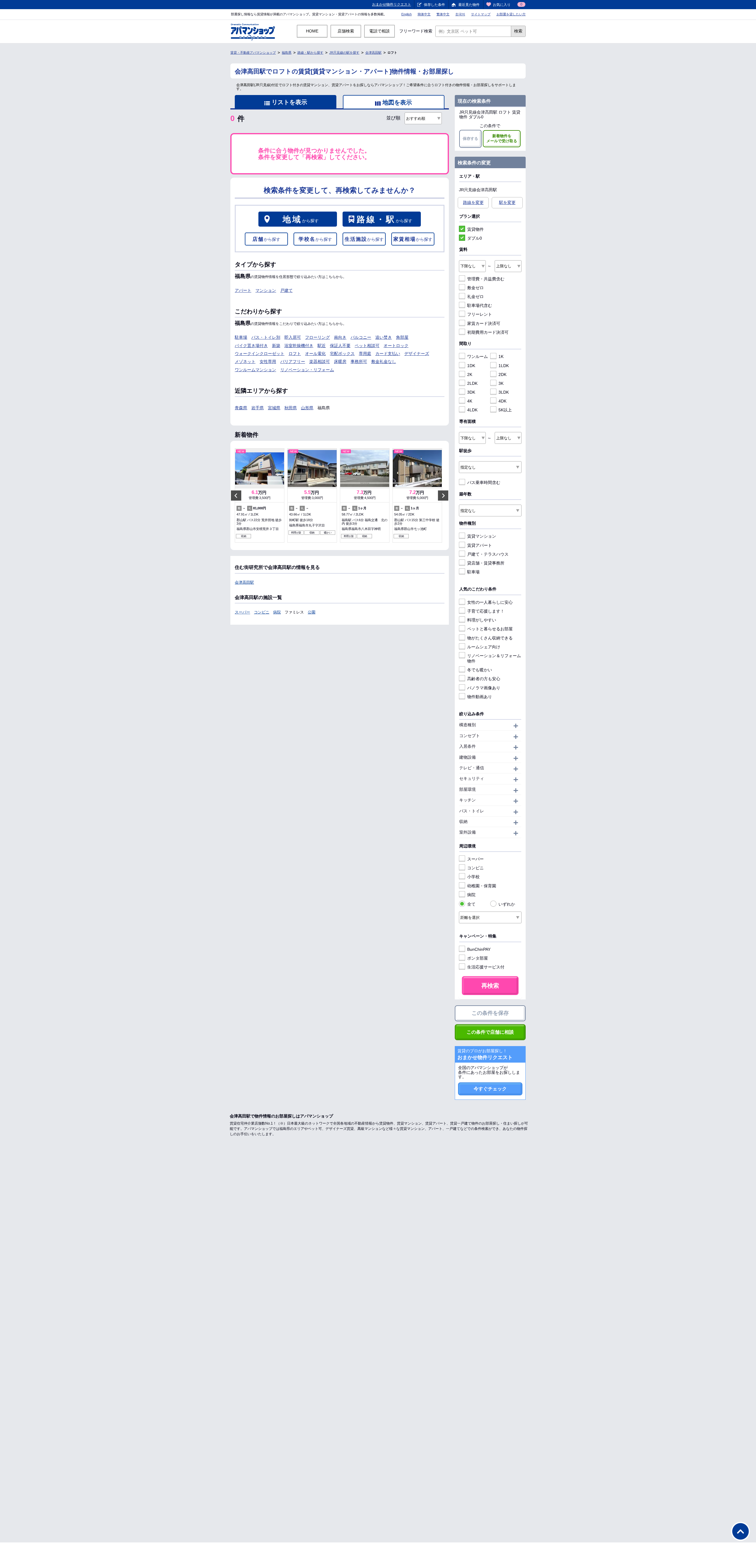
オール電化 (315, 353)
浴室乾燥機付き (298, 345)
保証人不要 (340, 345)
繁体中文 (442, 14)
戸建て (286, 290)
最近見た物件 (469, 5)
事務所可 (359, 361)
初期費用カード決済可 (488, 332)
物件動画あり (479, 696)
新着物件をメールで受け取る (501, 138)
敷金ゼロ (475, 287)
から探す (301, 219)
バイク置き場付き (251, 345)
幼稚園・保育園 (481, 885)
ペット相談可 (367, 345)
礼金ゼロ (475, 296)
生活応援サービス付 (485, 967)
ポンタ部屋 (477, 958)
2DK (502, 374)
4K (469, 401)
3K (501, 383)
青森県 (241, 407)
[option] (259, 495)
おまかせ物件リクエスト (391, 4)
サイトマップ (481, 14)
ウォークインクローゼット (259, 353)
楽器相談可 (319, 361)
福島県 (286, 52)
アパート (243, 290)
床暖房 (340, 361)
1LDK (503, 365)
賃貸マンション (481, 536)
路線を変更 (473, 202)
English (406, 14)
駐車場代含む (479, 305)
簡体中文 (424, 14)
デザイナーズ (416, 353)
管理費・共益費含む (485, 278)
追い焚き (383, 337)
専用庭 (365, 353)
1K (501, 356)
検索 (518, 31)
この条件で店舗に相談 (490, 1032)
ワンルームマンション (255, 369)
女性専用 (268, 361)
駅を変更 (507, 202)
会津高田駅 (373, 52)
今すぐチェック (490, 1088)
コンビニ (261, 612)
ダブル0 (474, 238)
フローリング (317, 337)
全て (471, 904)
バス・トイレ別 (265, 337)
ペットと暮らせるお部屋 (490, 628)
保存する (470, 138)
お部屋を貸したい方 (511, 14)
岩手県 (257, 407)
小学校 (473, 876)
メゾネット (245, 361)
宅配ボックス (342, 353)
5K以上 (505, 410)
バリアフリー (292, 361)
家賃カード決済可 (483, 323)
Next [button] (443, 495)
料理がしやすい (481, 620)
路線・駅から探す (310, 52)
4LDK (472, 410)
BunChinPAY (479, 949)
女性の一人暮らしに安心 (490, 602)
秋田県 (290, 407)
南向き (340, 337)
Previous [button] (236, 495)
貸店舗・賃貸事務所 (485, 563)
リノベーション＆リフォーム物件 (494, 658)
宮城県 (274, 407)
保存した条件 (434, 5)
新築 (276, 345)
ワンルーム (477, 356)
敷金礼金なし (383, 361)
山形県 (307, 407)
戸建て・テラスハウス (488, 554)
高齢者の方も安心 (483, 678)
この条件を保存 (490, 1013)
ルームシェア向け (483, 646)
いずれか (506, 904)
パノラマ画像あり (483, 687)
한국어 (460, 14)
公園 (311, 612)
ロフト (295, 353)
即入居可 (292, 337)
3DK (471, 392)
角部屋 (402, 337)
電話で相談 (379, 31)
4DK (502, 401)
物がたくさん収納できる (490, 638)
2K (469, 374)
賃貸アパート (479, 545)
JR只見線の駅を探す (344, 52)
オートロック (396, 345)
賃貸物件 (475, 229)
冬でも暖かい (479, 669)
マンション (265, 290)
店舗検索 (346, 31)
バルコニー (361, 337)
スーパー (242, 612)
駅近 (321, 345)
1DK (471, 365)
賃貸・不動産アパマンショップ (253, 52)
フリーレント (479, 314)
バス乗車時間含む (483, 482)
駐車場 (241, 337)
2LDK (472, 383)
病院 (277, 612)
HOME (312, 31)
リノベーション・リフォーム (307, 369)
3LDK (503, 392)
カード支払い (387, 353)
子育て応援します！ (485, 611)
